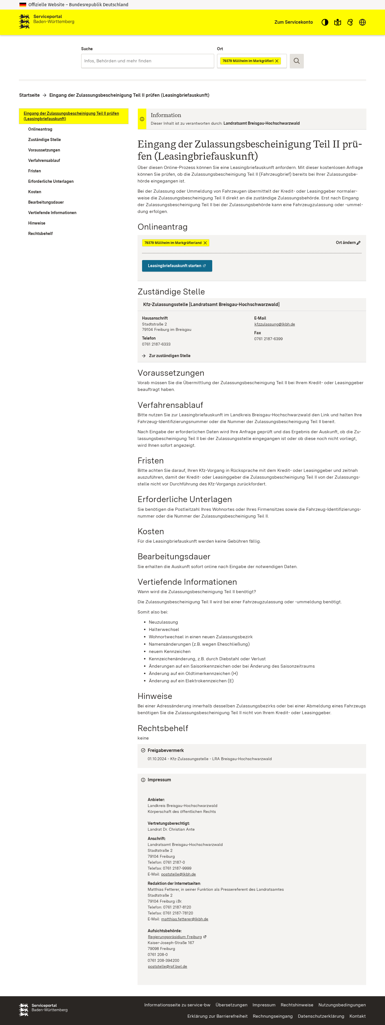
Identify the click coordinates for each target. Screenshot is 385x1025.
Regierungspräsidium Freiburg (177, 936)
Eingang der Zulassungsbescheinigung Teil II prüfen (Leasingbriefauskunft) (129, 95)
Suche (87, 49)
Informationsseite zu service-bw (177, 1005)
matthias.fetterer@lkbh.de (185, 919)
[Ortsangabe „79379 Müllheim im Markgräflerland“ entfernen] (277, 61)
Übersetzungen (231, 1005)
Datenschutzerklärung (321, 1016)
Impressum (264, 1005)
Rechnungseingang (273, 1016)
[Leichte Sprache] (337, 22)
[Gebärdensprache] (350, 22)
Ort (220, 49)
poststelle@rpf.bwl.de (167, 966)
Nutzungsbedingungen (342, 1005)
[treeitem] (74, 116)
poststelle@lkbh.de (178, 874)
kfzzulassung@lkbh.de (275, 324)
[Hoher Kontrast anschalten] (325, 22)
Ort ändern (346, 242)
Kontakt (357, 1016)
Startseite (29, 95)
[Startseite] (46, 22)
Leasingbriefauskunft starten (180, 265)
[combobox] (147, 61)
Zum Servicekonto (294, 22)
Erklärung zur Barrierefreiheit (217, 1016)
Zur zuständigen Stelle (170, 355)
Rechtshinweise (297, 1005)
